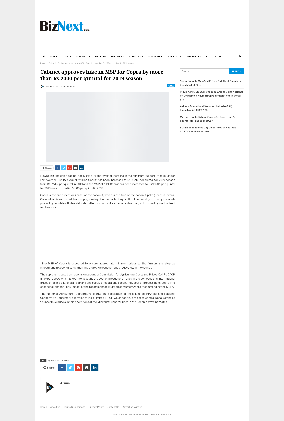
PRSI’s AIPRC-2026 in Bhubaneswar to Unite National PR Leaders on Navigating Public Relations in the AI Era (211, 95)
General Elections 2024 (91, 56)
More (217, 56)
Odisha (66, 56)
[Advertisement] (177, 26)
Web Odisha (166, 414)
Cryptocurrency (196, 56)
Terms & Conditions (74, 407)
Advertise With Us (132, 407)
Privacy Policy (96, 407)
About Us (55, 407)
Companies (155, 56)
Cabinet (66, 360)
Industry (173, 56)
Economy (135, 56)
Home (43, 407)
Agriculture (53, 360)
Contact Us (113, 407)
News (53, 56)
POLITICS (116, 56)
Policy (171, 86)
